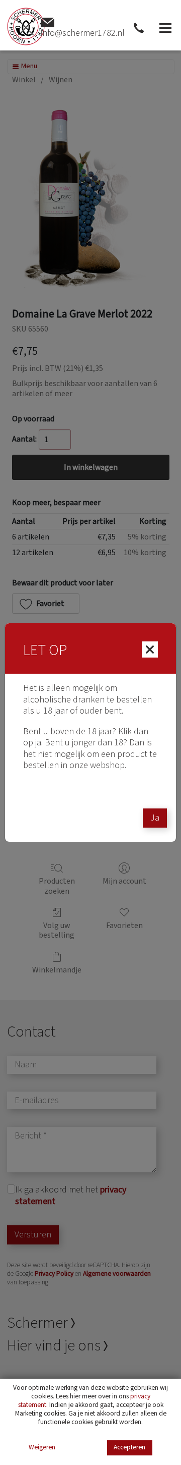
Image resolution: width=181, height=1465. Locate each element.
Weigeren (42, 1447)
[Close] (150, 649)
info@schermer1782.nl (83, 33)
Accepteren (129, 1447)
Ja (154, 817)
